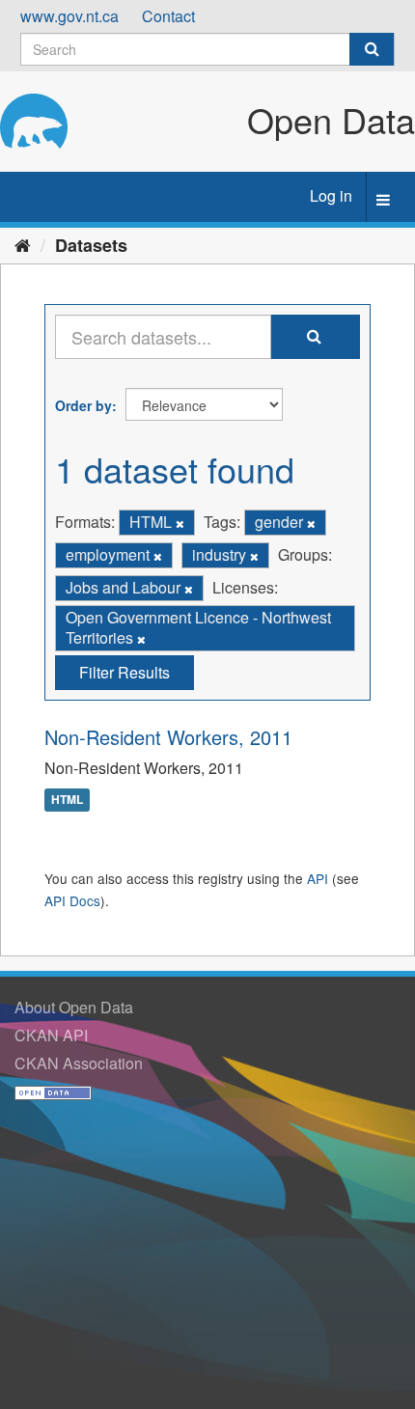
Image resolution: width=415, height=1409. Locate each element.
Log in (331, 195)
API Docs (72, 900)
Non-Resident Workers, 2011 (168, 737)
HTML (67, 799)
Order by (83, 405)
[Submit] (371, 49)
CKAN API (51, 1035)
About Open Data (73, 1007)
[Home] (22, 244)
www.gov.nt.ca (69, 16)
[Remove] (180, 523)
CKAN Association (78, 1063)
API (317, 878)
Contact (168, 16)
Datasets (91, 245)
